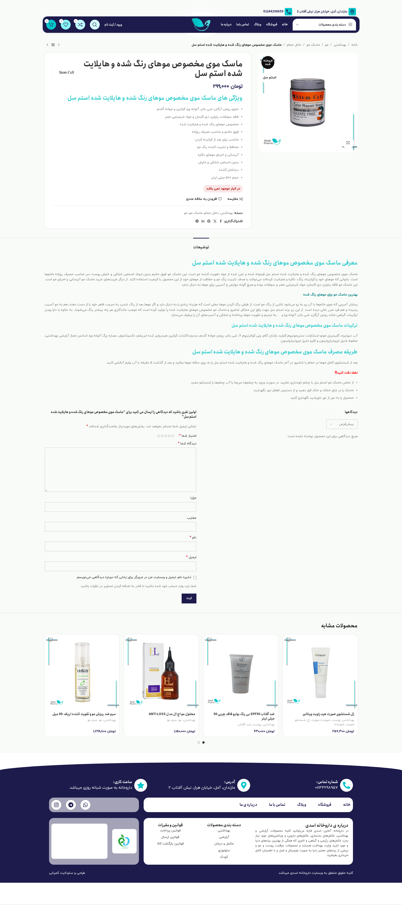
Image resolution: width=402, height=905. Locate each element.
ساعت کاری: (122, 782)
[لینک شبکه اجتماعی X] (215, 221)
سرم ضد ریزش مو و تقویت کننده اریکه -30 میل (84, 714)
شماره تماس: (327, 782)
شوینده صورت (320, 720)
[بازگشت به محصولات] (53, 45)
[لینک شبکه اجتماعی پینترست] (209, 221)
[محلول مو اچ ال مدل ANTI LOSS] (161, 671)
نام (193, 537)
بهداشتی (340, 45)
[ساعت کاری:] (140, 785)
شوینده (339, 724)
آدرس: (229, 782)
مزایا (193, 498)
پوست (336, 720)
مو (327, 45)
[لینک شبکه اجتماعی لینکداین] (203, 221)
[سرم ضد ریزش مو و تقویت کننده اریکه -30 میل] (82, 671)
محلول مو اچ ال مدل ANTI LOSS (171, 714)
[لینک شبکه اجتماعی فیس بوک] (221, 221)
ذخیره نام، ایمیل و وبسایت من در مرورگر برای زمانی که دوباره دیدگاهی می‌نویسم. (133, 577)
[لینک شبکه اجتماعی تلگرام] (197, 221)
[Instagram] (56, 805)
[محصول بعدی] (47, 45)
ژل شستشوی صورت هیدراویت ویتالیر (328, 714)
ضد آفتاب (244, 724)
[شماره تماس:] (346, 785)
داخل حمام (294, 45)
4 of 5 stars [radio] (162, 435)
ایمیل (191, 557)
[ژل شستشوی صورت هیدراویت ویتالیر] (320, 671)
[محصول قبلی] (58, 45)
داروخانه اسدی (300, 873)
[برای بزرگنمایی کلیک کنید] (348, 142)
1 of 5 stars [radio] (172, 435)
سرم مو (172, 720)
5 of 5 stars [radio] (158, 435)
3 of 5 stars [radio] (165, 435)
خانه (354, 45)
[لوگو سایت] (201, 24)
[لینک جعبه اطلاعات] (277, 11)
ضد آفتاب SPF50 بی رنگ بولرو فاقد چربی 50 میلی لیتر (244, 716)
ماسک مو (313, 45)
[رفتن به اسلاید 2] (199, 742)
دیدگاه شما (187, 443)
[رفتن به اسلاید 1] (203, 742)
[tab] (201, 245)
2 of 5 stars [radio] (169, 435)
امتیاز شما (187, 436)
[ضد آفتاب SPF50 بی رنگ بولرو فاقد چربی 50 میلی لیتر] (240, 671)
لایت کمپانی (57, 873)
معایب (191, 518)
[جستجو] (95, 24)
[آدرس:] (243, 785)
